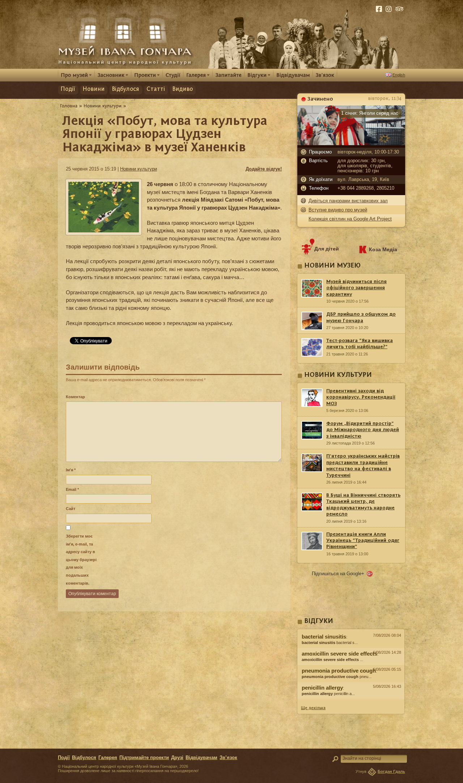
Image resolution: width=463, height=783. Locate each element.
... (332, 659)
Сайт (70, 508)
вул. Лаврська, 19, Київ (363, 179)
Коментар (75, 397)
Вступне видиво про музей (338, 209)
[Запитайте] (229, 75)
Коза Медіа (383, 249)
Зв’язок (228, 757)
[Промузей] (76, 75)
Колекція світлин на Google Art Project (350, 219)
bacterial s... (330, 642)
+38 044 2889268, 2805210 (365, 188)
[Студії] (173, 75)
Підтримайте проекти (144, 757)
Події (67, 89)
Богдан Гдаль (391, 771)
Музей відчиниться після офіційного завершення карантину (356, 288)
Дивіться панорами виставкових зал (348, 200)
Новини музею (332, 265)
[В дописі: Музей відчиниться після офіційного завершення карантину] (350, 701)
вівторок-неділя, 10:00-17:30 (368, 152)
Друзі (177, 757)
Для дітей (326, 249)
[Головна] (69, 105)
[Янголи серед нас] (351, 143)
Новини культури (138, 169)
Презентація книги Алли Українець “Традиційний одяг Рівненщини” (362, 541)
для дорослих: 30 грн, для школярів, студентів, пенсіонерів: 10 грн (364, 165)
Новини (93, 89)
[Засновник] (113, 75)
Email (72, 489)
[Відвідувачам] (293, 75)
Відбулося (125, 89)
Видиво (182, 89)
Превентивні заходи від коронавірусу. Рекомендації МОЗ (360, 397)
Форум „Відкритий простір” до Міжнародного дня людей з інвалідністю (362, 430)
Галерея (107, 757)
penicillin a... (328, 693)
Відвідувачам (201, 757)
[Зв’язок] (325, 75)
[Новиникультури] (103, 105)
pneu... (336, 676)
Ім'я (71, 470)
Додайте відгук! (264, 169)
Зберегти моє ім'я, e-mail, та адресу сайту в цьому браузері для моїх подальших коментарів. (81, 559)
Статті (155, 89)
